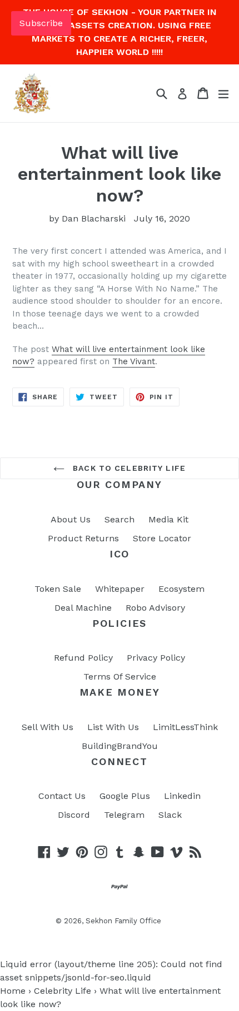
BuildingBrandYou (120, 746)
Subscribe (41, 23)
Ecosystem (181, 589)
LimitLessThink (185, 727)
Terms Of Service (119, 676)
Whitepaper (120, 589)
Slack (170, 814)
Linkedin (182, 796)
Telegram (124, 814)
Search (119, 519)
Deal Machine (83, 607)
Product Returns (83, 538)
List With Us (113, 727)
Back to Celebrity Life (128, 468)
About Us (71, 519)
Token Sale (57, 589)
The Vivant (133, 361)
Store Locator (162, 538)
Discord (74, 814)
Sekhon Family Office (123, 921)
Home (13, 990)
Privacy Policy (156, 657)
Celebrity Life (62, 990)
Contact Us (62, 796)
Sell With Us (47, 727)
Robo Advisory (155, 607)
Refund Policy (83, 657)
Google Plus (124, 796)
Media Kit (168, 519)
